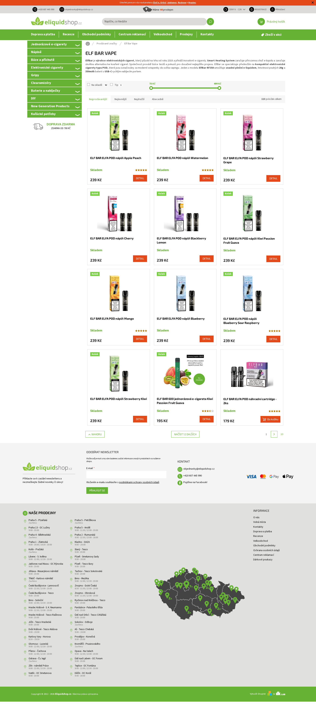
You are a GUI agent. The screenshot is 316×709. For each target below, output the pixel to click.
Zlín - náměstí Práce (39, 665)
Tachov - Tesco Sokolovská (88, 571)
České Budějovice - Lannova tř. (44, 585)
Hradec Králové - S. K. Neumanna (45, 607)
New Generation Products (50, 106)
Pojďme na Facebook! (195, 482)
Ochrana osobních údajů (266, 550)
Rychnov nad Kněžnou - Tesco (90, 600)
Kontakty (258, 527)
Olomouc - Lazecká (38, 644)
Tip (118, 85)
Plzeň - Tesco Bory (84, 564)
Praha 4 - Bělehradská (40, 535)
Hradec (192, 2)
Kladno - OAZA (82, 542)
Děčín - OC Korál (83, 673)
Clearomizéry (41, 82)
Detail (140, 178)
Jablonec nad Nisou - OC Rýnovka (46, 564)
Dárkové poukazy (262, 559)
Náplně (36, 52)
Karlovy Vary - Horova (40, 636)
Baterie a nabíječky (45, 90)
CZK (240, 9)
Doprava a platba (262, 531)
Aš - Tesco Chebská (84, 629)
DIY (33, 98)
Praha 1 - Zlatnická (38, 542)
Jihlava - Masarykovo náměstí (43, 571)
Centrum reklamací (263, 555)
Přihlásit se (97, 490)
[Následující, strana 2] (274, 434)
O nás (256, 517)
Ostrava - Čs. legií (37, 658)
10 (282, 434)
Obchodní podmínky (264, 545)
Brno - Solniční (36, 600)
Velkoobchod (260, 541)
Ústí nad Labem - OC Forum (89, 658)
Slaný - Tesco (81, 549)
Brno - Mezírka (82, 578)
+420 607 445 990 (192, 476)
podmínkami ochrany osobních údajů (139, 482)
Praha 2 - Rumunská (85, 535)
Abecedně (157, 99)
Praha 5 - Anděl (82, 527)
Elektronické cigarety (47, 67)
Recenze (258, 536)
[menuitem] (43, 34)
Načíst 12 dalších (185, 434)
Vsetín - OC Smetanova (40, 673)
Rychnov (182, 2)
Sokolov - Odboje (83, 622)
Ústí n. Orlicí (159, 2)
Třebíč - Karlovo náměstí (41, 578)
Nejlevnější (121, 99)
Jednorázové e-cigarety (49, 44)
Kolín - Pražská (36, 549)
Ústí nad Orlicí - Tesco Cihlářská (90, 615)
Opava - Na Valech (84, 651)
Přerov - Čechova (37, 651)
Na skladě (99, 85)
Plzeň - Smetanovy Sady (87, 556)
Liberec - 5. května (37, 556)
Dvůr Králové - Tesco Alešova (43, 629)
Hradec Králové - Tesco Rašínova (45, 615)
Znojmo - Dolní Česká (86, 585)
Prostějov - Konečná (85, 636)
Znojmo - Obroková (85, 593)
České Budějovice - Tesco (41, 593)
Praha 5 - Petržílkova (85, 520)
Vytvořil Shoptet (258, 694)
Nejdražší (139, 99)
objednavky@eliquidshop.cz (199, 469)
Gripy (35, 75)
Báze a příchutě (42, 59)
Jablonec (172, 2)
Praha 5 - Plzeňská (38, 520)
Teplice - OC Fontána (85, 665)
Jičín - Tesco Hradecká (40, 622)
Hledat (210, 21)
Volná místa (259, 522)
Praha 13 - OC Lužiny (39, 527)
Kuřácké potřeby (43, 113)
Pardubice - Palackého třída (89, 607)
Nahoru (96, 434)
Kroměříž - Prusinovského (87, 644)
